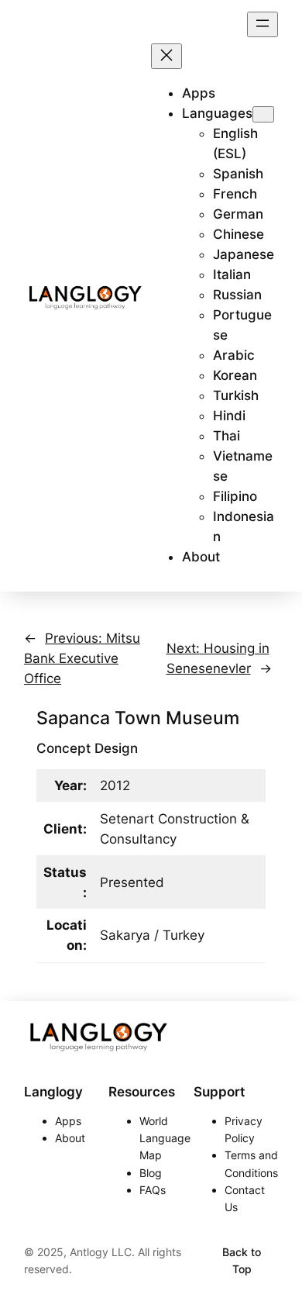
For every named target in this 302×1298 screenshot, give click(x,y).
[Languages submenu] (263, 114)
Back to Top (241, 1260)
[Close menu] (166, 56)
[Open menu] (262, 24)
